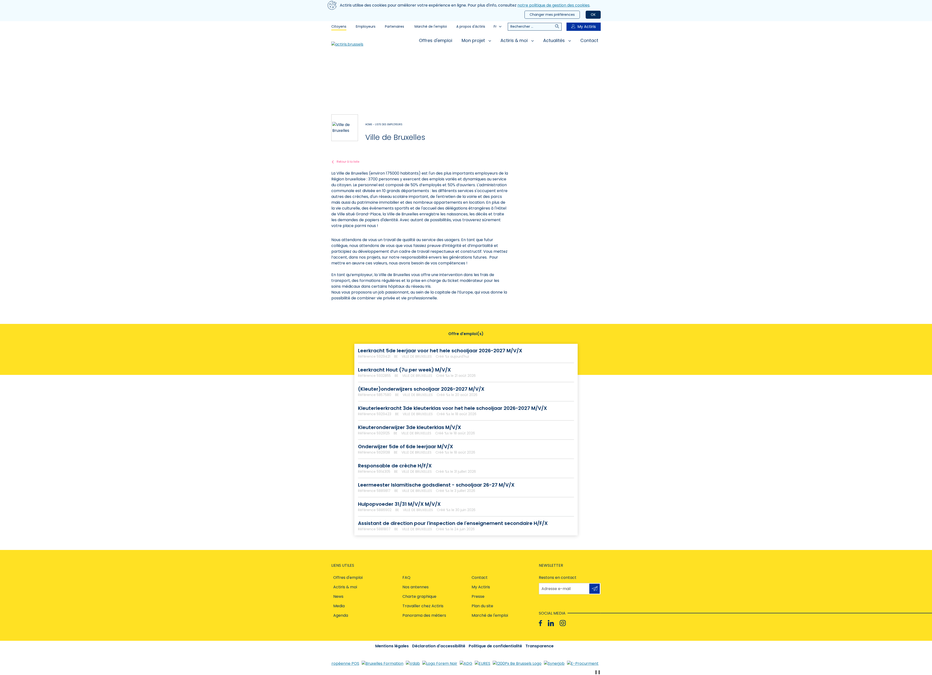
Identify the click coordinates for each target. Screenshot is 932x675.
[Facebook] (540, 623)
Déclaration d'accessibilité (438, 646)
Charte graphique (419, 596)
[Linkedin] (551, 623)
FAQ (406, 577)
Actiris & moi (514, 40)
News (338, 596)
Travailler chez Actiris (422, 606)
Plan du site (482, 606)
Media (339, 606)
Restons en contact (557, 577)
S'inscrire (594, 589)
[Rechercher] (558, 26)
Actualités (554, 40)
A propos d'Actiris (470, 26)
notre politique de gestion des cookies (553, 5)
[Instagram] (563, 623)
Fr (495, 26)
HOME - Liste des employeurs (383, 124)
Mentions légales (392, 646)
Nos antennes (415, 587)
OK (593, 14)
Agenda (340, 615)
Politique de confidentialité (495, 646)
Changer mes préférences (552, 14)
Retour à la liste (348, 162)
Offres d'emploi (435, 40)
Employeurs (365, 26)
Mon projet (474, 40)
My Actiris (586, 26)
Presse (478, 596)
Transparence (539, 646)
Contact (589, 40)
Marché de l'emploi (431, 26)
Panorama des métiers (424, 615)
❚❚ (597, 672)
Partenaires (394, 26)
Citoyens (338, 26)
